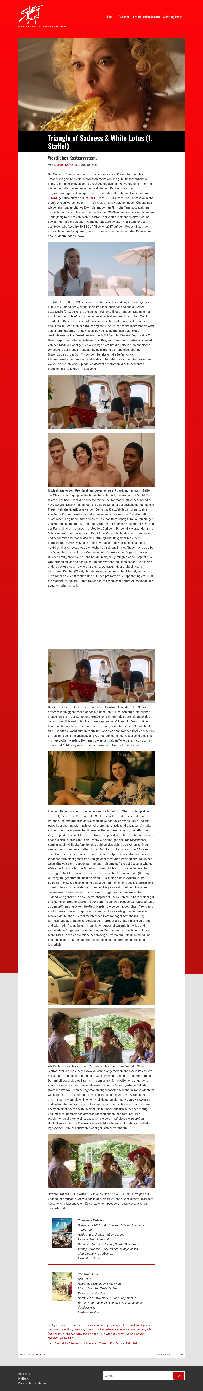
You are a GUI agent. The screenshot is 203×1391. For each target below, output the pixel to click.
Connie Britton (94, 1325)
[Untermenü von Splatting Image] (184, 17)
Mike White (112, 1329)
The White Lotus (103, 1333)
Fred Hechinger (138, 1325)
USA (116, 1343)
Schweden (91, 1343)
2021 (129, 1343)
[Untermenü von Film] (114, 17)
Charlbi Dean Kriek (74, 1325)
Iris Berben (66, 1329)
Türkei (102, 1343)
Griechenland (76, 1343)
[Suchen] (178, 1376)
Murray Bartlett (128, 1329)
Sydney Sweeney (83, 1333)
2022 (136, 1343)
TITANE (53, 198)
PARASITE (91, 198)
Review (141, 1329)
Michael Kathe (63, 165)
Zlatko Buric (67, 1337)
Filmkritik (123, 1325)
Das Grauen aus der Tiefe (165, 1354)
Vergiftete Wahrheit (35, 1354)
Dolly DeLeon (110, 1325)
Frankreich (60, 1343)
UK (110, 1343)
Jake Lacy (78, 1329)
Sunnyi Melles (65, 1333)
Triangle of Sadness (124, 1333)
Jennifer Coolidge (95, 1329)
